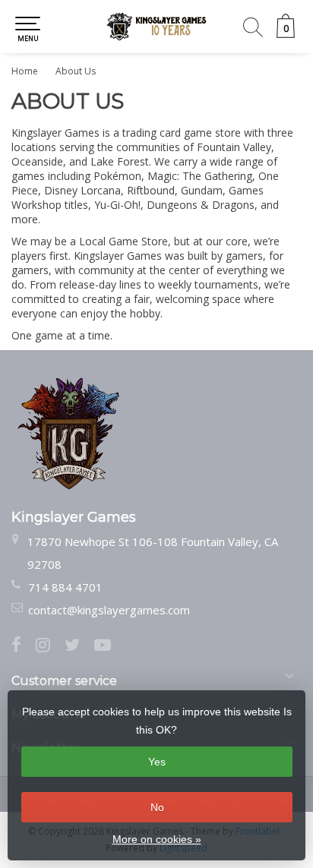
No (157, 807)
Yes (157, 762)
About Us (75, 71)
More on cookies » (156, 839)
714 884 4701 (65, 587)
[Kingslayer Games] (156, 26)
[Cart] (285, 34)
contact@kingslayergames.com (109, 609)
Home (24, 71)
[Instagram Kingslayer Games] (50, 646)
